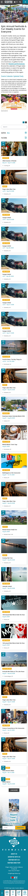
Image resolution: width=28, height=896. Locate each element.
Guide (7, 894)
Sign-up (25, 894)
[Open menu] (1, 2)
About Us (14, 854)
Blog (19, 894)
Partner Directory (14, 863)
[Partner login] (25, 2)
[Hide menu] (2, 893)
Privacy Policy (16, 831)
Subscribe (20, 828)
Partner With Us (14, 860)
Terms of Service (23, 831)
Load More (14, 790)
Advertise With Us (14, 857)
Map (13, 894)
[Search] (20, 2)
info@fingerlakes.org (14, 873)
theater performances (17, 64)
